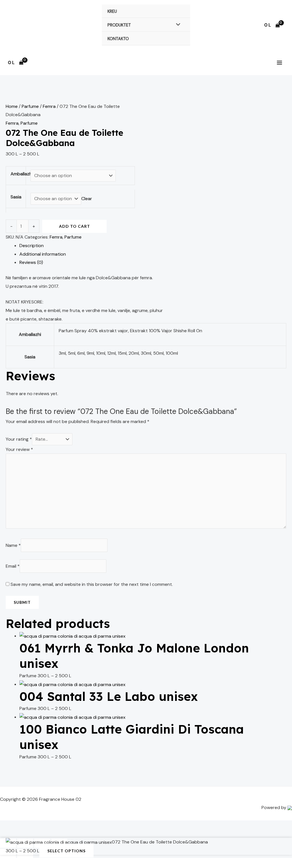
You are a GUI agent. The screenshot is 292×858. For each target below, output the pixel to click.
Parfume (30, 106)
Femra (49, 106)
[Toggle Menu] (176, 25)
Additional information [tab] (42, 254)
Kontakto (118, 38)
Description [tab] (31, 246)
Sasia (16, 197)
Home (12, 106)
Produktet (119, 25)
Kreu (112, 11)
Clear (86, 199)
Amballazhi (22, 174)
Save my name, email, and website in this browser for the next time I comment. (92, 584)
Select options (66, 850)
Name (13, 545)
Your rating (19, 439)
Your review (19, 449)
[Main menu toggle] (279, 62)
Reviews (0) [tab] (31, 262)
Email (13, 566)
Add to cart (74, 226)
